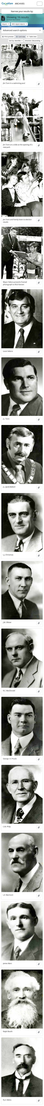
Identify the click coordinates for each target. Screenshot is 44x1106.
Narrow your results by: (22, 11)
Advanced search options (15, 30)
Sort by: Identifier (15, 41)
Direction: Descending (33, 41)
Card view (21, 37)
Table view (32, 37)
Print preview (9, 37)
